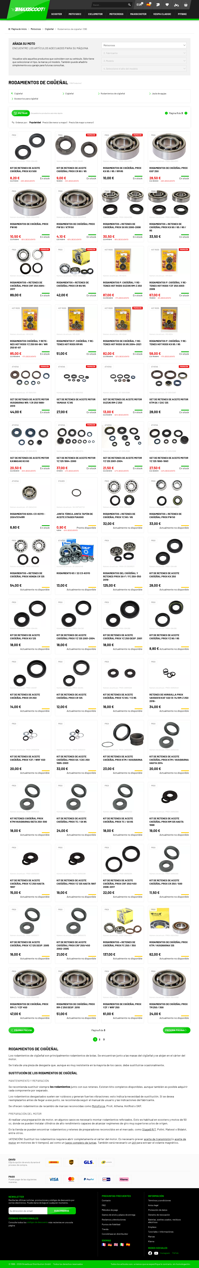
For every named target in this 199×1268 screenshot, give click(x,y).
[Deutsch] (110, 1244)
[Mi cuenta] (157, 4)
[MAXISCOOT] (28, 9)
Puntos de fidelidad (111, 1224)
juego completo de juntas (80, 1142)
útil (134, 1142)
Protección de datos (157, 1210)
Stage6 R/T (149, 1129)
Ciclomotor (95, 13)
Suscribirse (61, 1210)
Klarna (151, 1241)
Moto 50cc (75, 13)
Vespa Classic (162, 13)
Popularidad (35, 122)
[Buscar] (129, 4)
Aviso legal (153, 1205)
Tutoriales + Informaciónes (161, 1231)
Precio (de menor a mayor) (54, 122)
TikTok (175, 1253)
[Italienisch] (122, 1244)
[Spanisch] (128, 1244)
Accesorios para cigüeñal (26, 98)
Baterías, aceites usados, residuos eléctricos (164, 1220)
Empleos (152, 1227)
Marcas (151, 1236)
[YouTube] (156, 1253)
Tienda (105, 1229)
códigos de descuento (37, 1222)
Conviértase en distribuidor (115, 1234)
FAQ (104, 1205)
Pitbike (182, 13)
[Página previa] (166, 113)
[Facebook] (150, 1253)
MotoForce (98, 1106)
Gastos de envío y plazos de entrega (118, 1214)
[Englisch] (116, 1244)
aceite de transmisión (157, 1139)
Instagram (165, 1253)
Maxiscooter (138, 13)
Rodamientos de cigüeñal (113, 93)
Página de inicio (19, 29)
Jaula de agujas (159, 93)
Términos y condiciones (159, 1200)
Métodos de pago (110, 1210)
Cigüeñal (49, 29)
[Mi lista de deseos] (167, 4)
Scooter (56, 13)
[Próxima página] (186, 113)
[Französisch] (104, 1244)
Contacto (106, 1200)
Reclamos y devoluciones (114, 1219)
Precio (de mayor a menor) (81, 122)
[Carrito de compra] (185, 4)
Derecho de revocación (159, 1214)
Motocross (116, 13)
